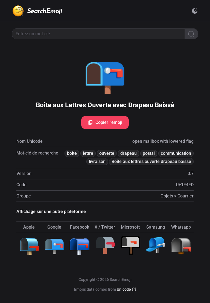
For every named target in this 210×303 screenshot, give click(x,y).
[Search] (191, 34)
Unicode (124, 289)
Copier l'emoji (108, 122)
